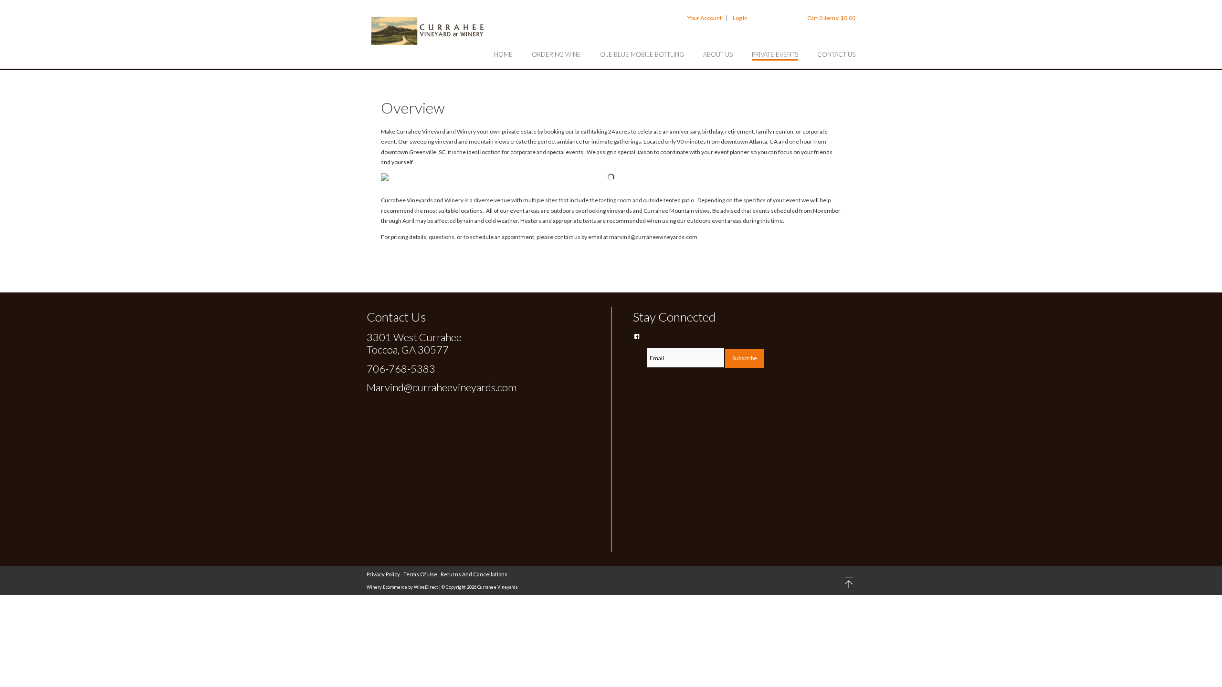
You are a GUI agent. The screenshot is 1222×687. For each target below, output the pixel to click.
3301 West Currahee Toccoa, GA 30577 (414, 343)
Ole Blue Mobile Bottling (642, 54)
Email (639, 347)
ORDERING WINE (556, 54)
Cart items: (831, 17)
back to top (849, 583)
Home (503, 54)
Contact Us (836, 54)
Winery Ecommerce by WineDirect (402, 587)
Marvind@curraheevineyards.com (441, 387)
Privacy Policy (383, 574)
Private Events (775, 54)
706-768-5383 (401, 368)
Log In (740, 17)
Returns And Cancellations (474, 574)
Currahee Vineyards (428, 30)
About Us (718, 54)
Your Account (704, 17)
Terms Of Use (420, 574)
